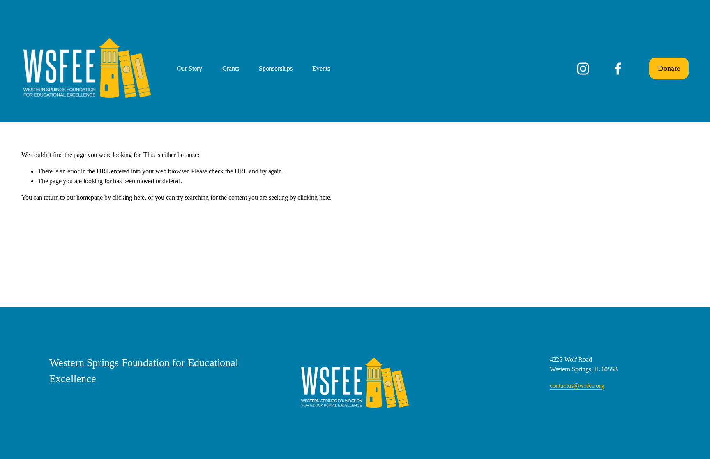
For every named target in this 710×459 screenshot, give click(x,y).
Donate (669, 68)
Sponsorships (276, 68)
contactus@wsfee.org (577, 385)
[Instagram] (583, 68)
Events (321, 68)
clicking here (128, 197)
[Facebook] (618, 68)
